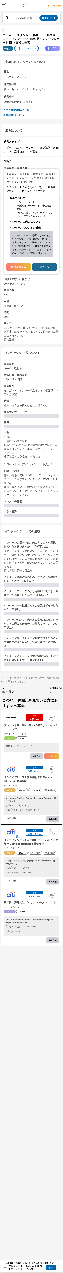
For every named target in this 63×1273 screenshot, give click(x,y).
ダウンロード (50, 18)
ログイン (44, 267)
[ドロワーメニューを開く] (4, 5)
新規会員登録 (18, 267)
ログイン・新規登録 (52, 5)
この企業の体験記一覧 (16, 110)
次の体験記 (55, 687)
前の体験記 (7, 691)
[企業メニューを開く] (11, 718)
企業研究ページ (12, 115)
